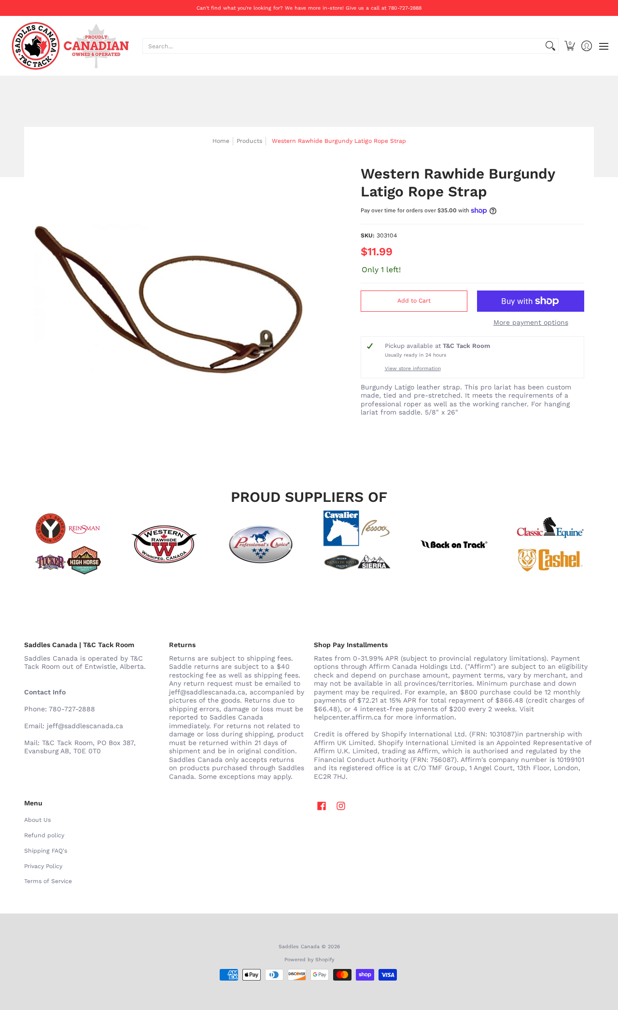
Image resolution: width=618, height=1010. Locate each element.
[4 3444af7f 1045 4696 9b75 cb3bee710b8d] (357, 544)
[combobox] (343, 46)
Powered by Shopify (309, 959)
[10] (164, 544)
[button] (569, 46)
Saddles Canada (299, 946)
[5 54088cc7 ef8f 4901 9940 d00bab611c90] (453, 544)
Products (249, 141)
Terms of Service (48, 881)
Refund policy (44, 835)
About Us (37, 819)
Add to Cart (414, 300)
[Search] (550, 46)
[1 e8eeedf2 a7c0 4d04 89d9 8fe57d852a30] (260, 544)
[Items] (550, 544)
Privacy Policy (43, 866)
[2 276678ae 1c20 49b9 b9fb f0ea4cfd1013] (67, 544)
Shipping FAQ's (45, 850)
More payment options (530, 322)
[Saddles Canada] (70, 46)
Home (220, 141)
